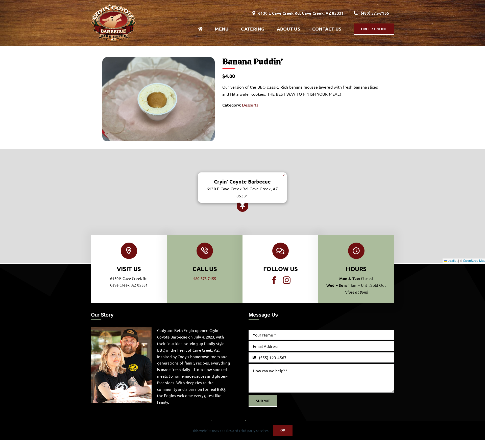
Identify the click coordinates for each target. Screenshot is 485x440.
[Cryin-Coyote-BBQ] (113, 6)
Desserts (250, 104)
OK (282, 430)
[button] (242, 206)
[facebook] (274, 280)
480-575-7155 (204, 278)
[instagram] (286, 280)
